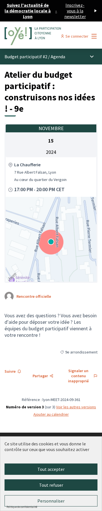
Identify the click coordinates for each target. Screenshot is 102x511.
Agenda (58, 56)
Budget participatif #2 (26, 56)
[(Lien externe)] (51, 239)
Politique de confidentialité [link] (22, 506)
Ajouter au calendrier (51, 414)
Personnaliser (51, 501)
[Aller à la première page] (39, 36)
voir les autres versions (76, 406)
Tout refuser (51, 485)
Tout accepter (51, 469)
